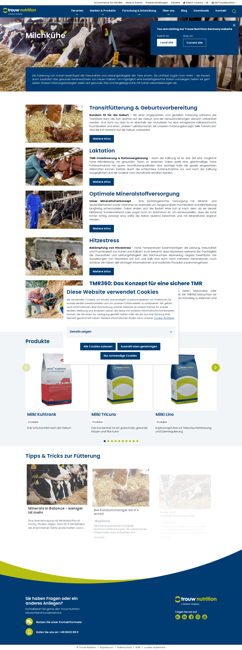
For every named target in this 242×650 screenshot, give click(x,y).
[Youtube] (204, 616)
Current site (195, 43)
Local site (166, 42)
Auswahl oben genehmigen (139, 346)
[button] (77, 11)
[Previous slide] (26, 367)
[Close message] (234, 25)
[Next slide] (216, 367)
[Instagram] (198, 616)
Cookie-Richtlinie (164, 318)
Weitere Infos (102, 139)
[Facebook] (191, 616)
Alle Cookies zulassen (97, 346)
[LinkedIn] (184, 616)
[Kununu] (177, 616)
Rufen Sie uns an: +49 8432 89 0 (57, 632)
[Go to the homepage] (195, 600)
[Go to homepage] (19, 11)
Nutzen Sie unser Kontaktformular (59, 622)
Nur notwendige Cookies (120, 356)
